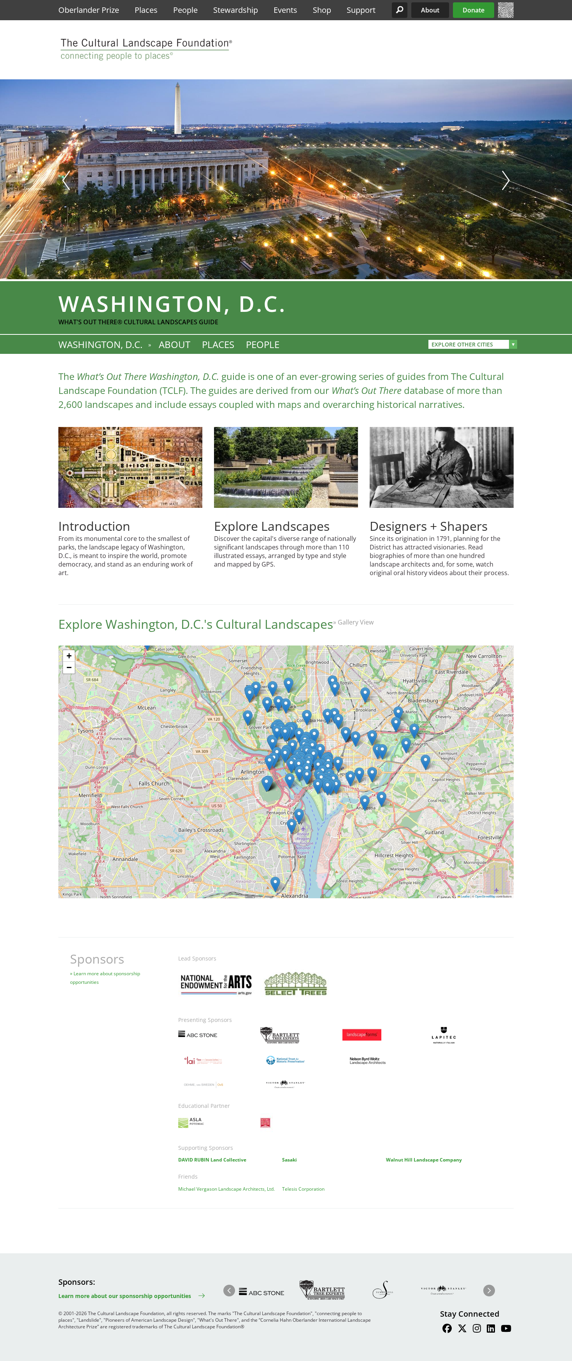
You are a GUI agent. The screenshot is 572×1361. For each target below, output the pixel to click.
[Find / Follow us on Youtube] (506, 1329)
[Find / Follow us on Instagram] (477, 1329)
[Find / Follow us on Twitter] (462, 1329)
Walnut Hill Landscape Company (424, 1159)
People (185, 10)
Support (361, 10)
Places (146, 10)
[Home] (506, 15)
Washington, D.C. (100, 344)
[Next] (506, 180)
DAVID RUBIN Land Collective (212, 1159)
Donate (473, 10)
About (430, 10)
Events (285, 10)
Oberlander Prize (88, 10)
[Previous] (66, 180)
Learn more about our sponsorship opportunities (124, 1296)
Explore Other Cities (462, 344)
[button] (399, 10)
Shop (322, 10)
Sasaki (289, 1159)
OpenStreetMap (485, 896)
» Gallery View (353, 622)
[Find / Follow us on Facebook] (447, 1329)
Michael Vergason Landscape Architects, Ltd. (226, 1189)
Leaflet (465, 896)
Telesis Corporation (303, 1189)
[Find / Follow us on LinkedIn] (491, 1329)
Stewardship (235, 10)
